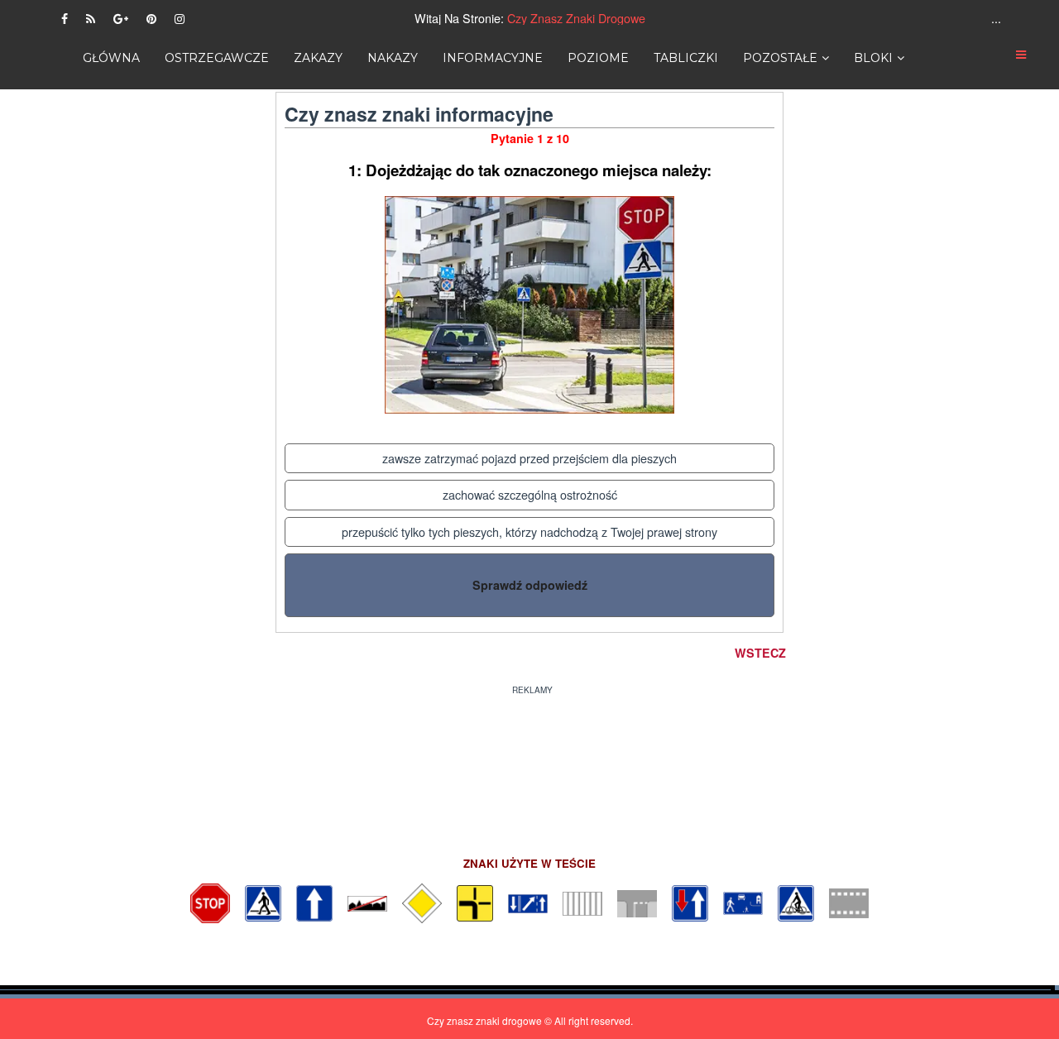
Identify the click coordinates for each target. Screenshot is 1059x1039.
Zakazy (318, 57)
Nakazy (392, 57)
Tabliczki (686, 57)
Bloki (873, 57)
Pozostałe (780, 57)
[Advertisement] (529, 765)
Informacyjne (493, 57)
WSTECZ (760, 652)
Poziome (598, 57)
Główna (111, 57)
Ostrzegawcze (217, 57)
